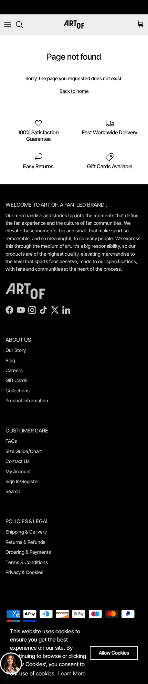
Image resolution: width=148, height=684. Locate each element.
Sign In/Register (22, 481)
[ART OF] (74, 24)
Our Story (16, 350)
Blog (10, 360)
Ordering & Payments (28, 552)
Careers (14, 370)
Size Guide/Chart (24, 451)
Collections (18, 390)
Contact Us (18, 461)
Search (13, 491)
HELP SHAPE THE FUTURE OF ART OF (74, 10)
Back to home (74, 91)
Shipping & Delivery (26, 532)
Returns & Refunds (25, 542)
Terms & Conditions (27, 562)
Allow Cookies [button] (114, 653)
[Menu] (7, 24)
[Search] (22, 24)
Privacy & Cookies (24, 572)
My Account (18, 471)
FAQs (11, 441)
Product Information (27, 400)
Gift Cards (16, 380)
